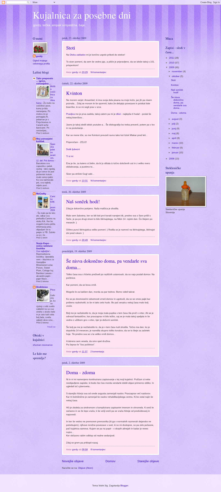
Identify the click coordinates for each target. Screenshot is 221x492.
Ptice (52, 290)
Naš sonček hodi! (83, 201)
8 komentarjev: (98, 449)
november (177, 71)
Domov (110, 461)
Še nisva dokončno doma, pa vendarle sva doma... (179, 102)
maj (174, 133)
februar (176, 147)
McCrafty (41, 193)
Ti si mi (69, 156)
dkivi (118, 114)
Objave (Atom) (85, 468)
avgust (175, 119)
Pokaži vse (51, 327)
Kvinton (74, 93)
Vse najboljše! (43, 251)
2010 (172, 63)
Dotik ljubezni (73, 149)
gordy (39, 56)
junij (174, 128)
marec (175, 143)
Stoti (70, 47)
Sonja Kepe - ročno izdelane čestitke (44, 246)
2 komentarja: (97, 351)
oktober (176, 76)
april (174, 138)
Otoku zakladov (78, 54)
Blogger (124, 485)
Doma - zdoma (80, 372)
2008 (172, 158)
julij (174, 124)
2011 (172, 58)
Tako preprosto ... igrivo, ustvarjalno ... (44, 81)
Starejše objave (148, 461)
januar (175, 152)
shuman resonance (43, 345)
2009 (172, 67)
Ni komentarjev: (99, 72)
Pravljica (70, 114)
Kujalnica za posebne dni (82, 14)
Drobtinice (42, 287)
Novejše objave (73, 461)
